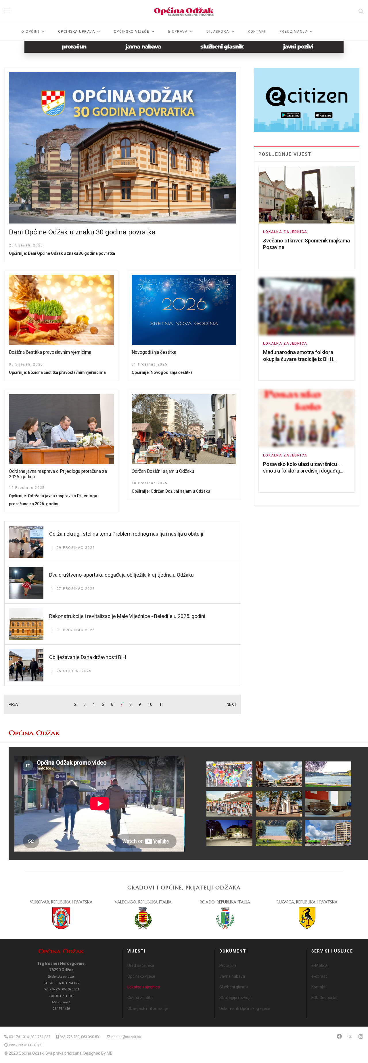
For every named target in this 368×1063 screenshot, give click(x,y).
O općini (30, 32)
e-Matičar (320, 965)
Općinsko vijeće (141, 976)
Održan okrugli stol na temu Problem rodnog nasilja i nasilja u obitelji (126, 534)
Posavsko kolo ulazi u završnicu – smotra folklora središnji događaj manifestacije (302, 471)
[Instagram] (361, 1036)
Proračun (227, 965)
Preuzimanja (293, 32)
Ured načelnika (140, 965)
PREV (14, 704)
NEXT (232, 704)
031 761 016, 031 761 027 (29, 1037)
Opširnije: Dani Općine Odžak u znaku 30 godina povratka (62, 253)
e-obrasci (319, 976)
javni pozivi (298, 46)
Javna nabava (232, 976)
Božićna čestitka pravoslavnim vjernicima (50, 352)
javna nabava (143, 46)
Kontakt (257, 32)
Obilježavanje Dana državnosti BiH (87, 657)
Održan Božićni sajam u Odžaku (163, 471)
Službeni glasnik (233, 987)
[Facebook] (339, 1036)
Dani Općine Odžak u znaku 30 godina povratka (82, 232)
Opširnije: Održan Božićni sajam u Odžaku (171, 491)
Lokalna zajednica (285, 232)
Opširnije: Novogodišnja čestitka (162, 372)
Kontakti (318, 987)
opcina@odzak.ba (126, 1037)
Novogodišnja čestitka (154, 352)
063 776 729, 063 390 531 (80, 1037)
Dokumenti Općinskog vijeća (244, 1008)
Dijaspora (217, 32)
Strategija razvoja (235, 997)
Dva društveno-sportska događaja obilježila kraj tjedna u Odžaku (121, 575)
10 (150, 704)
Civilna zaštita (140, 997)
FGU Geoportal (324, 997)
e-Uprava (178, 32)
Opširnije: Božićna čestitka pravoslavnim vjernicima (57, 372)
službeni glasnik (222, 46)
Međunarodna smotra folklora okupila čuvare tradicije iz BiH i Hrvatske (298, 359)
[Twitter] (350, 1036)
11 (161, 704)
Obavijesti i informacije (147, 1008)
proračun (74, 46)
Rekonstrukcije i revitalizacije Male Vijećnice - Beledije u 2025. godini (127, 616)
